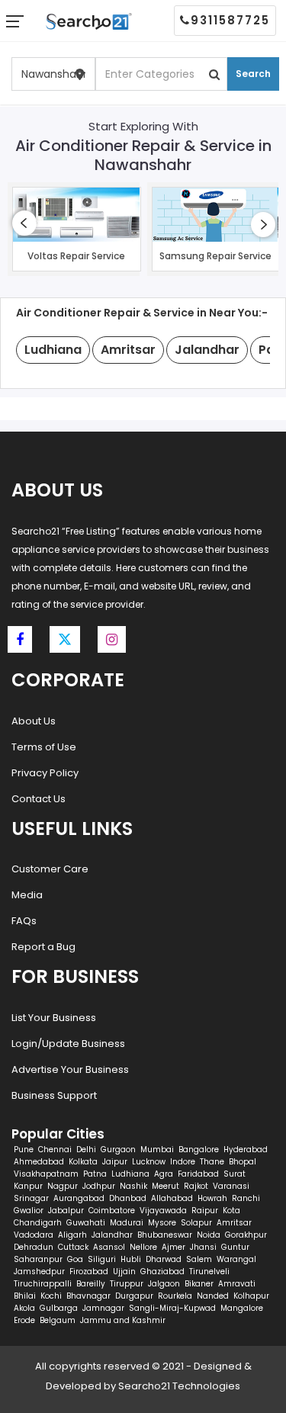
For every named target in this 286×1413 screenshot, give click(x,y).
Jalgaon (164, 1283)
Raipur (204, 1210)
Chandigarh (38, 1222)
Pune (24, 1149)
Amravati (236, 1283)
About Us (33, 721)
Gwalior (28, 1210)
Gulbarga (59, 1308)
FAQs (24, 921)
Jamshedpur (39, 1271)
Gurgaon (118, 1149)
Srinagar (31, 1198)
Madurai (126, 1222)
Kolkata (83, 1161)
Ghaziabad (162, 1271)
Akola (24, 1308)
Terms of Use (43, 747)
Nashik (133, 1186)
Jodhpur (98, 1186)
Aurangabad (78, 1198)
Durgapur (134, 1296)
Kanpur (28, 1186)
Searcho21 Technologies (179, 1386)
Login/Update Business (68, 1043)
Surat (234, 1174)
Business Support (54, 1095)
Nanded (213, 1296)
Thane (212, 1161)
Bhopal (242, 1161)
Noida (208, 1235)
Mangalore (241, 1308)
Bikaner (199, 1283)
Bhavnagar (88, 1296)
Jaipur (114, 1161)
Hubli (131, 1259)
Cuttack (73, 1247)
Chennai (55, 1149)
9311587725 (230, 20)
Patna (95, 1174)
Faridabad (198, 1174)
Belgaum (58, 1320)
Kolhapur (251, 1296)
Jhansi (203, 1247)
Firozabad (88, 1271)
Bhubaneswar (164, 1235)
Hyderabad (245, 1149)
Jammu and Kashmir (122, 1320)
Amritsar (234, 1222)
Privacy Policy (45, 773)
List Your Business (53, 1017)
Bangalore (198, 1149)
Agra (163, 1174)
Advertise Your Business (70, 1069)
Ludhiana (130, 1174)
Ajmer (173, 1247)
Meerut (165, 1186)
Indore (182, 1161)
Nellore (143, 1247)
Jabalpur (66, 1210)
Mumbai (157, 1149)
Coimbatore (111, 1210)
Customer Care (49, 869)
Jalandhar (112, 1235)
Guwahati (85, 1222)
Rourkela (175, 1296)
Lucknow (148, 1161)
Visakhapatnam (46, 1174)
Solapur (196, 1222)
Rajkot (196, 1186)
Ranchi (246, 1198)
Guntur (235, 1247)
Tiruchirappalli (43, 1283)
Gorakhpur (246, 1235)
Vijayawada (163, 1210)
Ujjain (124, 1271)
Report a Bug (43, 946)
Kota (231, 1210)
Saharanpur (38, 1259)
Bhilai (25, 1296)
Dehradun (33, 1247)
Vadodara (33, 1235)
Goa (75, 1259)
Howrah (212, 1198)
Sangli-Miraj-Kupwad (172, 1308)
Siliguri (102, 1259)
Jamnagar (103, 1308)
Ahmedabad (39, 1161)
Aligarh (72, 1235)
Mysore (162, 1222)
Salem (199, 1259)
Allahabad (172, 1198)
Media (27, 895)
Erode (24, 1320)
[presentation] (24, 223)
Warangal (236, 1259)
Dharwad (164, 1259)
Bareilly (90, 1283)
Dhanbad (127, 1198)
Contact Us (38, 799)
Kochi (51, 1296)
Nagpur (62, 1186)
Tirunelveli (209, 1271)
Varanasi (231, 1186)
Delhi (86, 1149)
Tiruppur (126, 1283)
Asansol (109, 1247)
